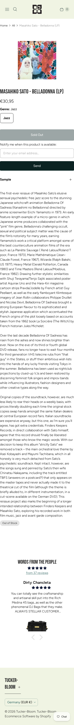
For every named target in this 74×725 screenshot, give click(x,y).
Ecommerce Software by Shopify (28, 716)
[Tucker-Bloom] (37, 9)
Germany (19, 702)
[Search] (15, 9)
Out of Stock (9, 523)
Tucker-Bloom (26, 711)
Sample (5, 179)
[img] (37, 568)
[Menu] (7, 9)
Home (4, 25)
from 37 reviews (37, 573)
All (13, 25)
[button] (34, 637)
